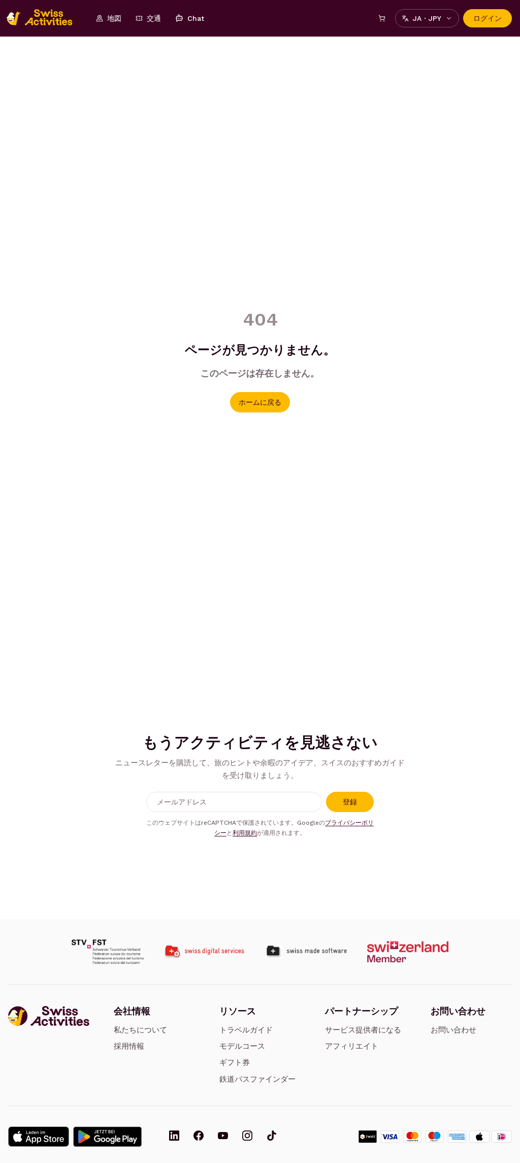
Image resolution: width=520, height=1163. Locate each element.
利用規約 (245, 832)
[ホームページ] (44, 18)
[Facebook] (198, 1136)
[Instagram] (247, 1136)
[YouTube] (223, 1136)
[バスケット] (382, 18)
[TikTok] (272, 1136)
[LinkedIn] (174, 1136)
